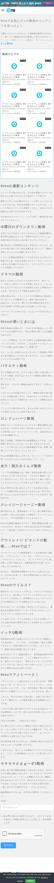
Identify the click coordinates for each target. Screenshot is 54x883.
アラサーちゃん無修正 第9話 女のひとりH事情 (14, 76)
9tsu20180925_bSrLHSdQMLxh (13, 81)
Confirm (30, 881)
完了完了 (8, 845)
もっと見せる (7, 43)
